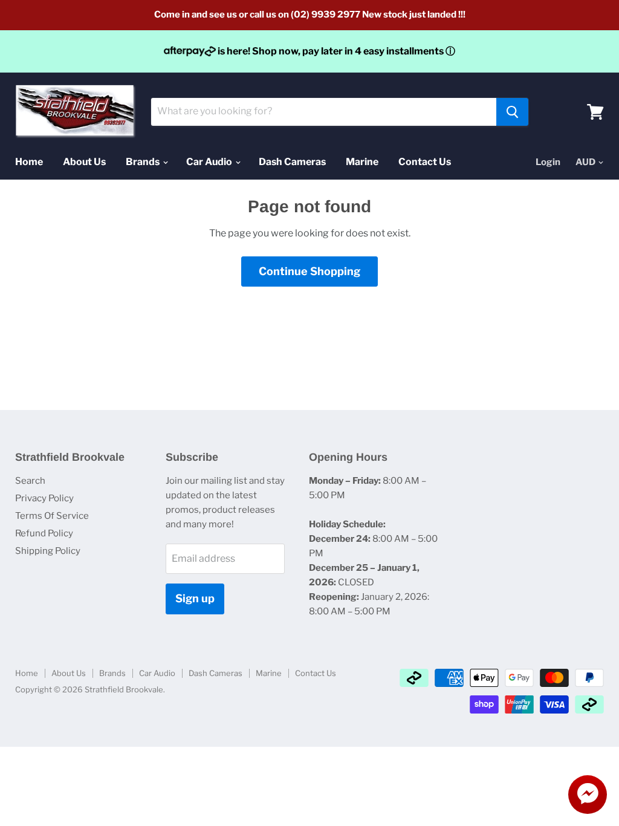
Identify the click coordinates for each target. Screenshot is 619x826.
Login (548, 162)
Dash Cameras (292, 161)
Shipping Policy (47, 550)
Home (29, 161)
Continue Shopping (309, 271)
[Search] (512, 112)
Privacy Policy (44, 498)
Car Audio (210, 161)
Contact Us (424, 161)
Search (30, 480)
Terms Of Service (52, 515)
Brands (143, 161)
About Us (84, 161)
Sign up (195, 598)
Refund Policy (44, 533)
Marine (362, 161)
